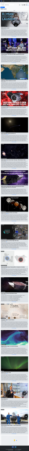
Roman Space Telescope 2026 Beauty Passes (9, 293)
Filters (3, 7)
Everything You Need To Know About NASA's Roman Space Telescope (13, 107)
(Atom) (28, 5)
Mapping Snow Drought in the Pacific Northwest (9, 346)
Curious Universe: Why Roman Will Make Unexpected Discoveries (12, 54)
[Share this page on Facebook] (24, 5)
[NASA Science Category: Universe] (6, 55)
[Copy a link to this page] (21, 5)
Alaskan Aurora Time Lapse (6, 372)
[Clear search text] (26, 1)
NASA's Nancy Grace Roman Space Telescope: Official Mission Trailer (13, 159)
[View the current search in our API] (19, 5)
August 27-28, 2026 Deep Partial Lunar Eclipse (9, 212)
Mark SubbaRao (19, 449)
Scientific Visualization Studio (3, 1)
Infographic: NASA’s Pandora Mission (7, 319)
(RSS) (27, 4)
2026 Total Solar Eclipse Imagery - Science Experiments (11, 425)
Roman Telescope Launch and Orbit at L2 (8, 133)
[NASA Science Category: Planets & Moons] (6, 108)
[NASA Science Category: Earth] (6, 134)
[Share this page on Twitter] (23, 5)
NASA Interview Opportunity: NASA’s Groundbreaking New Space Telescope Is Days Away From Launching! (12, 187)
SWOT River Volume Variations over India (8, 80)
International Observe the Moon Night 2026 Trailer (10, 240)
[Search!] (28, 1)
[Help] (1, 3)
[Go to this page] (14, 19)
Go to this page (14, 36)
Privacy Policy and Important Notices (9, 449)
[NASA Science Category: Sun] (8, 213)
